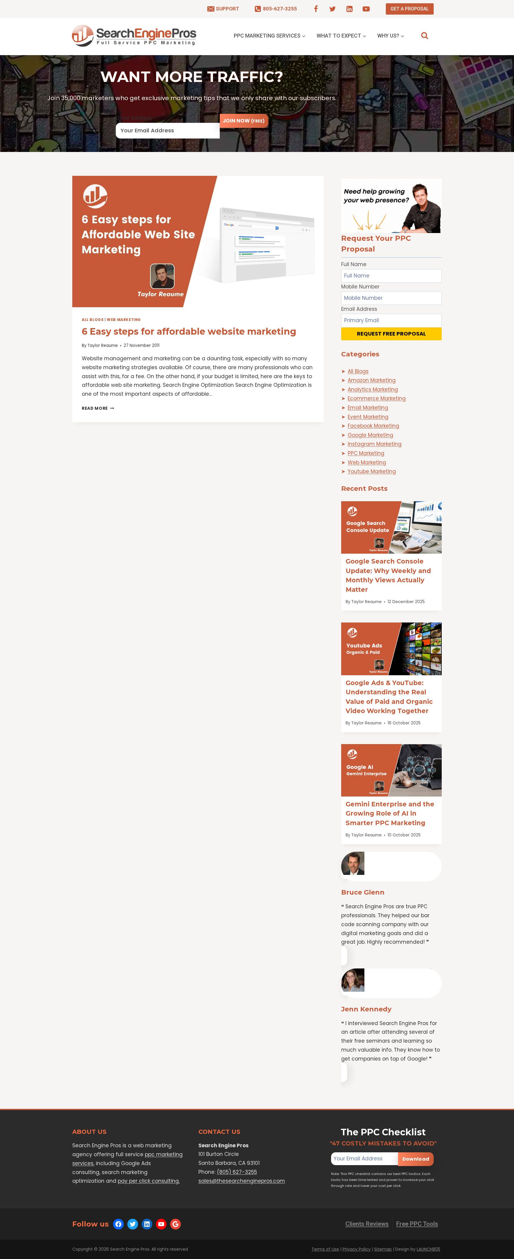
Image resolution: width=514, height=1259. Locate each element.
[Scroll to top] (498, 1253)
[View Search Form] (424, 35)
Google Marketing (370, 435)
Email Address (134, 118)
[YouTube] (366, 9)
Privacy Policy (357, 1249)
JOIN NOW (244, 120)
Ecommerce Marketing (377, 398)
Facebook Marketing (373, 425)
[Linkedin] (349, 9)
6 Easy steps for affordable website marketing (189, 331)
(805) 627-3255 (237, 1172)
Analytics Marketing (373, 389)
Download (415, 1159)
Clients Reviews (367, 1223)
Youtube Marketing (372, 471)
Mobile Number (360, 286)
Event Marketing (368, 416)
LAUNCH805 (428, 1249)
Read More (98, 408)
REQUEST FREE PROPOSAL (391, 333)
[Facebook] (316, 9)
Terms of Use (325, 1249)
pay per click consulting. (149, 1181)
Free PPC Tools (417, 1223)
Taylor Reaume (102, 345)
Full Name (353, 264)
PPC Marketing (366, 453)
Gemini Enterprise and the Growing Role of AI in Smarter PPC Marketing (390, 813)
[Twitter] (332, 9)
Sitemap (383, 1249)
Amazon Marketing (372, 380)
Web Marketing (124, 319)
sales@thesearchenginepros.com (241, 1181)
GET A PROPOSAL (410, 9)
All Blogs (93, 319)
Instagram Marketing (375, 444)
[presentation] (198, 241)
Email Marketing (368, 407)
